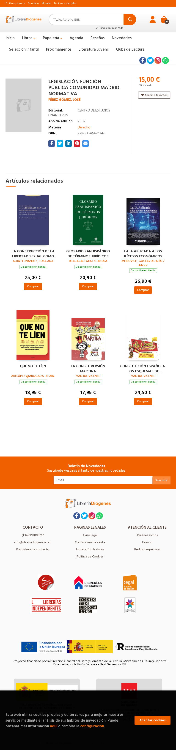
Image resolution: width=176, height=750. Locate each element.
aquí (53, 726)
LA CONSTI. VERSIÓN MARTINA (88, 368)
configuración (92, 726)
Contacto (33, 3)
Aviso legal (89, 535)
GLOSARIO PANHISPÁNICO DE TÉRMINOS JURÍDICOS (88, 253)
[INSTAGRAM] (157, 60)
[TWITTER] (150, 60)
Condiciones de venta (90, 542)
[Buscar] (130, 19)
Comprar (33, 286)
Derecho (84, 127)
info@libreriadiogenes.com (32, 542)
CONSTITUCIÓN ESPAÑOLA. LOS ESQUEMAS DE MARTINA (143, 368)
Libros (27, 38)
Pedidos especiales (65, 3)
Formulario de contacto (32, 549)
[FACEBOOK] (142, 60)
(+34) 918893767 (33, 535)
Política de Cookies (90, 556)
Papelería (51, 38)
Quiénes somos (15, 3)
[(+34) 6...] (165, 60)
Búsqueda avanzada (111, 28)
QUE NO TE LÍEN (33, 366)
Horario (46, 3)
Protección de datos (90, 549)
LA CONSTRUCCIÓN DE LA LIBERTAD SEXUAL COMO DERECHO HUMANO (33, 253)
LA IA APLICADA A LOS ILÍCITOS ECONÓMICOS (143, 253)
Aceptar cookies (152, 720)
